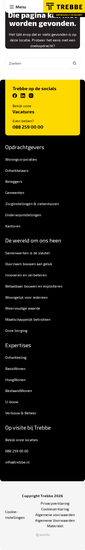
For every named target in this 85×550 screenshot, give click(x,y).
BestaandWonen (18, 390)
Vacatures (23, 111)
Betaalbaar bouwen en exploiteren (33, 286)
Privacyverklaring (55, 503)
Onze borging (16, 330)
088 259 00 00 (27, 127)
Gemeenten (14, 192)
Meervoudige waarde (22, 308)
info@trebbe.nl (17, 462)
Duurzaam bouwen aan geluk (28, 264)
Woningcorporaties (21, 159)
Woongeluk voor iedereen (26, 297)
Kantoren (12, 226)
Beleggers (13, 181)
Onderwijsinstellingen (23, 215)
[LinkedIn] (23, 95)
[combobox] (37, 63)
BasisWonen (15, 368)
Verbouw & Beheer (20, 413)
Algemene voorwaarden (55, 514)
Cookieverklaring (55, 509)
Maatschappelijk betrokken (27, 319)
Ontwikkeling (16, 357)
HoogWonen (15, 379)
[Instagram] (31, 95)
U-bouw (11, 402)
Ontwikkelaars (17, 170)
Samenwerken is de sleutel (27, 253)
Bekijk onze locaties (21, 440)
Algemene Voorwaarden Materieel (55, 523)
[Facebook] (14, 95)
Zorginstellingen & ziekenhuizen (32, 203)
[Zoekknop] (74, 63)
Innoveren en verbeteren (26, 275)
